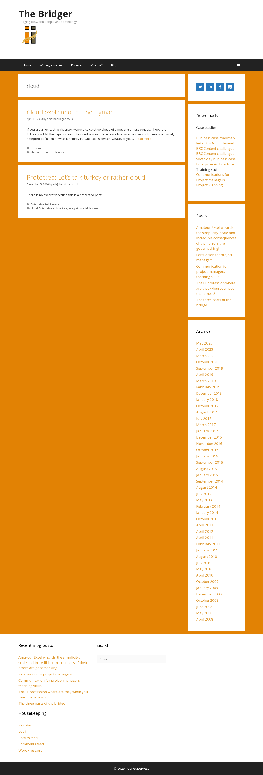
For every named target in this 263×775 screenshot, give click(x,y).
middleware (90, 208)
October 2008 (207, 600)
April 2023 (204, 349)
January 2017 (207, 431)
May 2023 (204, 343)
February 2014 (208, 506)
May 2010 (204, 569)
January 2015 (207, 474)
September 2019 (209, 368)
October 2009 (207, 581)
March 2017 (206, 424)
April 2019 (204, 374)
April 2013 (204, 525)
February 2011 (208, 544)
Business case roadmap (215, 138)
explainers (57, 152)
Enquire (76, 65)
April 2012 (204, 531)
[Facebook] (220, 87)
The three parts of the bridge (41, 703)
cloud (46, 152)
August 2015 (206, 468)
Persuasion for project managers (45, 674)
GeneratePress (138, 768)
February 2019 (208, 387)
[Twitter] (200, 87)
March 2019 (206, 380)
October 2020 (207, 362)
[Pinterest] (230, 87)
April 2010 (204, 575)
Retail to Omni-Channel (215, 143)
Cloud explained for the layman (70, 112)
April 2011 (204, 537)
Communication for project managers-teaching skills (212, 271)
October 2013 (207, 518)
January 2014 (207, 512)
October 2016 (207, 449)
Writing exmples (51, 65)
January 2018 (207, 399)
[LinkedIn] (210, 87)
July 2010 (203, 562)
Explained (37, 148)
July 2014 (203, 493)
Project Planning (209, 185)
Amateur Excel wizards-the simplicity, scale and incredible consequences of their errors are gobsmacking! (216, 238)
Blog (114, 65)
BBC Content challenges (215, 148)
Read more (143, 139)
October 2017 (207, 406)
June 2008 (204, 606)
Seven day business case (216, 159)
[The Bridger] (28, 37)
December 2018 (209, 393)
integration (75, 208)
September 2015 (209, 462)
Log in (23, 731)
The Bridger (45, 13)
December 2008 (209, 594)
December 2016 (209, 437)
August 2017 (206, 412)
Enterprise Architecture (45, 204)
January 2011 (207, 550)
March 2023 (206, 355)
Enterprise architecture (53, 208)
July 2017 (203, 418)
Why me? (96, 65)
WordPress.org (30, 750)
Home (27, 65)
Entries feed (28, 737)
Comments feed (31, 743)
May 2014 (204, 500)
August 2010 (206, 556)
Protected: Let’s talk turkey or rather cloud (86, 177)
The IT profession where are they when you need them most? (215, 288)
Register (25, 725)
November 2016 (209, 443)
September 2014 (209, 481)
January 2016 (207, 456)
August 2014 (206, 487)
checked (36, 152)
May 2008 (204, 612)
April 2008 (204, 619)
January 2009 (207, 587)
